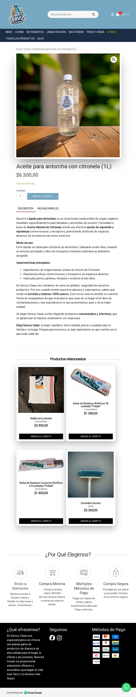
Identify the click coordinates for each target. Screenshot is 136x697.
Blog (41, 38)
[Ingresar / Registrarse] (113, 14)
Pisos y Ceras (95, 32)
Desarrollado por (15, 692)
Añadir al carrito (43, 196)
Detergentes (35, 32)
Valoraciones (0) (48, 208)
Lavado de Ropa (56, 32)
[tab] (25, 208)
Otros (111, 32)
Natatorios (76, 32)
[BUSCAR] (93, 14)
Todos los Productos (20, 38)
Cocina (19, 32)
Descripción (25, 208)
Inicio (9, 32)
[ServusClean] (17, 14)
